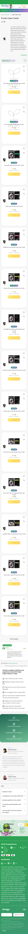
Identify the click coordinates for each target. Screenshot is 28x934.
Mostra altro (14, 654)
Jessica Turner (12, 776)
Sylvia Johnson (12, 749)
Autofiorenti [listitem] (13, 10)
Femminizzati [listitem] (5, 10)
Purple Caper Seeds (12, 663)
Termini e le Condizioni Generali (22, 830)
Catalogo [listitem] (21, 10)
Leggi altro (24, 55)
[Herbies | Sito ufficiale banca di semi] (8, 6)
